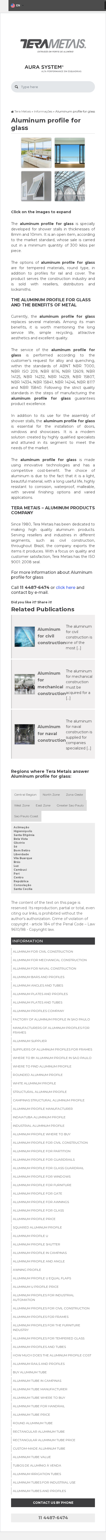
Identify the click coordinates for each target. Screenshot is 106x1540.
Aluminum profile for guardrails (44, 1159)
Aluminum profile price (34, 1219)
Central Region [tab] (25, 794)
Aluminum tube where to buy (39, 1398)
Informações (43, 111)
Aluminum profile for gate (37, 1193)
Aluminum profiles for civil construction (51, 1308)
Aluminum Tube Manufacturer (40, 1389)
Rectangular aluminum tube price (44, 1440)
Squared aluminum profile (37, 1227)
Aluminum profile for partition (41, 1151)
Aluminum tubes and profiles (39, 1491)
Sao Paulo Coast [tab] (26, 816)
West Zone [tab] (22, 805)
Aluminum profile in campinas (40, 1253)
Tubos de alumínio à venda (37, 1465)
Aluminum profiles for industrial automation (43, 1297)
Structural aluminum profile (40, 1092)
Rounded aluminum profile (38, 1075)
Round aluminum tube (33, 1423)
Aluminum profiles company (38, 1011)
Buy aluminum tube (30, 1372)
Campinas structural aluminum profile (49, 1100)
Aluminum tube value (32, 1457)
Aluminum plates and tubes (37, 1002)
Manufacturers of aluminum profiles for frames (51, 1030)
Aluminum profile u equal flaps (42, 1278)
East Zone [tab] (43, 805)
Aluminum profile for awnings (41, 1202)
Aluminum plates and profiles (40, 994)
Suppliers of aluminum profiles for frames (52, 1049)
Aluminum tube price (31, 1414)
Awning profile (27, 1270)
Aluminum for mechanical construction (50, 960)
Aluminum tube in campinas (37, 1381)
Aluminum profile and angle (39, 1261)
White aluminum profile (34, 1083)
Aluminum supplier (30, 1041)
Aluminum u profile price (36, 1287)
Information (27, 940)
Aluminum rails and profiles (39, 1364)
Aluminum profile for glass (38, 1210)
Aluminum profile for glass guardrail (48, 1168)
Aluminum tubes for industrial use (44, 1482)
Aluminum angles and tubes (38, 985)
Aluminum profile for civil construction (50, 1142)
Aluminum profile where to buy (41, 1134)
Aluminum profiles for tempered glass (48, 1338)
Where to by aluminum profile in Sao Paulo (52, 1058)
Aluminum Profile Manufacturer (43, 1109)
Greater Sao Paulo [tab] (70, 805)
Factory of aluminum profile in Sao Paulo (51, 1019)
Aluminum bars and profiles (38, 977)
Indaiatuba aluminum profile (39, 1117)
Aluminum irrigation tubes (37, 1474)
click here (65, 587)
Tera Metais (22, 111)
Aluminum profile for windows (41, 1176)
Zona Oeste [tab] (74, 794)
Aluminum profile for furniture (42, 1185)
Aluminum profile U (30, 1236)
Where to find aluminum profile (42, 1066)
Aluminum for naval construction (52, 733)
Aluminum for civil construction (52, 636)
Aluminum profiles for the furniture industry (46, 1327)
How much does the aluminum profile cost (52, 1355)
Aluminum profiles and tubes (39, 1347)
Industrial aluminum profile (39, 1126)
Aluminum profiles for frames (40, 1317)
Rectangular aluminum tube (39, 1431)
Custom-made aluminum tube (39, 1448)
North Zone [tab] (51, 794)
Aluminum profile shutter (36, 1244)
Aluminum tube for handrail (39, 1406)
